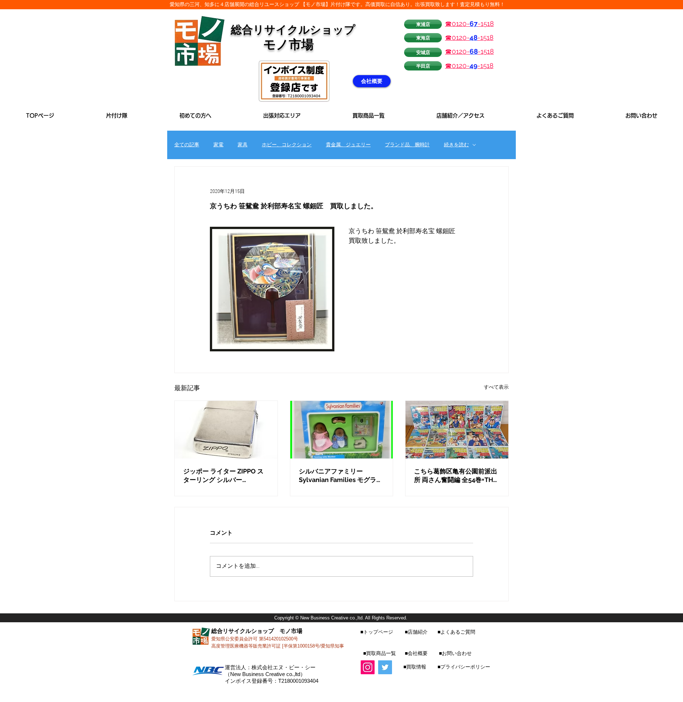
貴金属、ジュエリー (348, 145)
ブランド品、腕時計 (407, 145)
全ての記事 (186, 145)
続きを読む (456, 145)
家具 (243, 145)
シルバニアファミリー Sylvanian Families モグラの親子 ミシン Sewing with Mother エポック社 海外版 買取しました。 (341, 475)
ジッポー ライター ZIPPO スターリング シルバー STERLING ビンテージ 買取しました (226, 475)
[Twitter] (385, 667)
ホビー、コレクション (287, 145)
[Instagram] (368, 667)
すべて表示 (496, 387)
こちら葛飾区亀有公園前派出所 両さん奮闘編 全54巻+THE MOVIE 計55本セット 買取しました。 (455, 475)
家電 (218, 145)
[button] (282, 115)
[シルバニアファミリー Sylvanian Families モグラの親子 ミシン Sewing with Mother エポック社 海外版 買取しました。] (341, 430)
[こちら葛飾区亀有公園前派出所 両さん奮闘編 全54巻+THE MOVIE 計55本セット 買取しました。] (457, 430)
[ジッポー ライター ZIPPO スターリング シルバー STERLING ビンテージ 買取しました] (226, 430)
